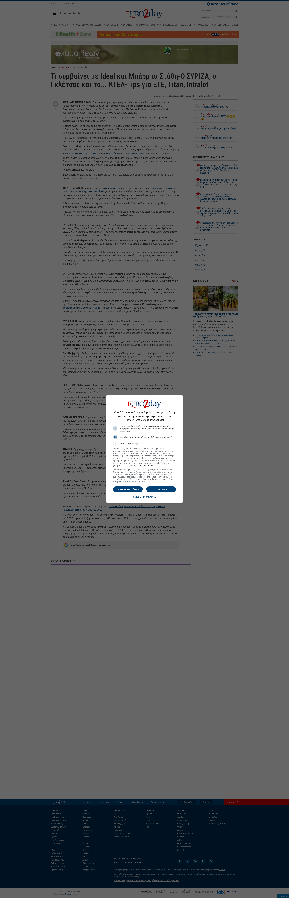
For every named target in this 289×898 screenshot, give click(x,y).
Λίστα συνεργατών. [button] (145, 465)
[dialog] (144, 449)
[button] (144, 443)
